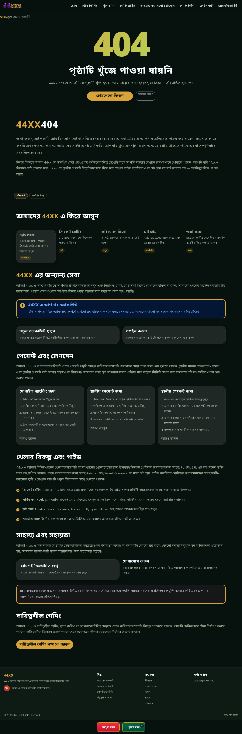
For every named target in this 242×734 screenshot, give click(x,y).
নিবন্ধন (148, 680)
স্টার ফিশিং (89, 6)
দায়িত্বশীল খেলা (104, 697)
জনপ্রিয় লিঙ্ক (38, 195)
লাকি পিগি (187, 6)
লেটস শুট (206, 6)
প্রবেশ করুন (151, 686)
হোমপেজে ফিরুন (110, 96)
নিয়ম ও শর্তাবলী (105, 686)
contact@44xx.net (203, 680)
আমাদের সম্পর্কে (105, 680)
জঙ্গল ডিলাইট (227, 6)
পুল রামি (109, 6)
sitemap (149, 703)
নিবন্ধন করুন (145, 94)
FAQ (147, 697)
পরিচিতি (20, 195)
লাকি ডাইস (127, 6)
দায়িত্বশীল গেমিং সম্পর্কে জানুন (44, 644)
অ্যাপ (147, 692)
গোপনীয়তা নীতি (105, 692)
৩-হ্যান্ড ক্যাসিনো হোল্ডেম (157, 6)
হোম (74, 6)
